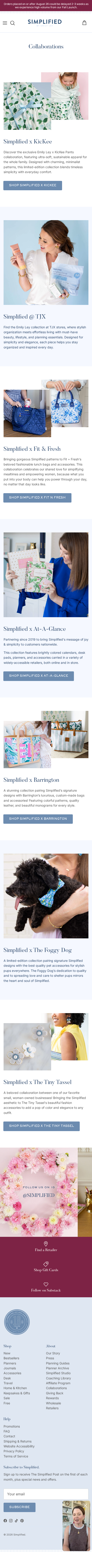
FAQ (7, 1431)
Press (50, 1358)
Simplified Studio (58, 1373)
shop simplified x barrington (38, 819)
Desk (7, 1378)
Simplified (19, 1534)
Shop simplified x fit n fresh (37, 498)
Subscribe (19, 1507)
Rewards (52, 1398)
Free (7, 1403)
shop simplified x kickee (32, 185)
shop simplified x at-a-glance (38, 676)
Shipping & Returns (17, 1441)
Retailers (52, 1408)
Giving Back (54, 1393)
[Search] (15, 23)
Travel (8, 1383)
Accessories (12, 1373)
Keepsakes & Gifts (17, 1393)
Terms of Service (16, 1456)
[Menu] (5, 23)
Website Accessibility (19, 1446)
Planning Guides (57, 1363)
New (7, 1353)
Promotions (12, 1426)
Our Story (53, 1353)
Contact (9, 1436)
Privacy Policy (14, 1451)
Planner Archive (57, 1368)
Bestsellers (11, 1358)
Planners (10, 1363)
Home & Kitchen (15, 1388)
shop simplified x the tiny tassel (41, 1126)
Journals (10, 1368)
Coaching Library (58, 1378)
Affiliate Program (58, 1383)
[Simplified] (44, 23)
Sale (7, 1398)
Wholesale (53, 1403)
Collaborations (56, 1388)
